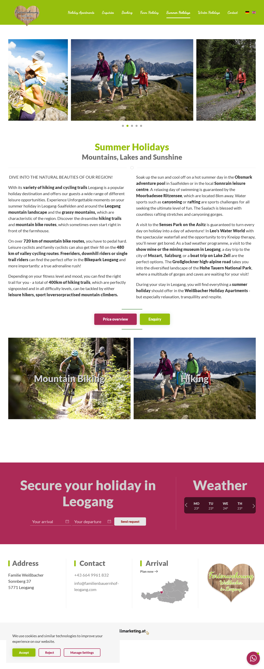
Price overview (115, 319)
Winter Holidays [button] (209, 12)
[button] (17, 80)
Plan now (146, 571)
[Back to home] (26, 16)
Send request (130, 521)
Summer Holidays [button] (178, 12)
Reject (49, 652)
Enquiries (108, 12)
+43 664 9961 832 (91, 574)
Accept (24, 652)
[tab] (123, 126)
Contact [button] (233, 12)
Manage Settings (82, 652)
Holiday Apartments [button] (81, 12)
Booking (127, 12)
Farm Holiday (149, 12)
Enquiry (154, 319)
